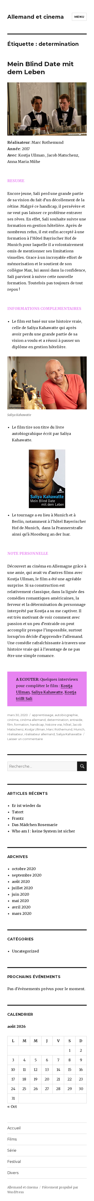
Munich (79, 729)
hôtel (67, 724)
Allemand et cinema (35, 17)
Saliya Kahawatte (47, 692)
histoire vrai (53, 724)
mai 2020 (20, 900)
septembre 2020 (27, 875)
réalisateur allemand (39, 734)
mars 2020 (21, 913)
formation (21, 724)
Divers (12, 1173)
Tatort (18, 812)
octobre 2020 (24, 868)
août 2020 (21, 881)
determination (57, 720)
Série (11, 1150)
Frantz (18, 818)
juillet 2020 (22, 888)
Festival (14, 1161)
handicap (37, 724)
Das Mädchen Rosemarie (34, 824)
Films (12, 1139)
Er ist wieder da (26, 805)
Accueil (14, 1128)
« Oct (12, 1106)
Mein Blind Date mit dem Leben (40, 68)
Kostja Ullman (35, 729)
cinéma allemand (33, 720)
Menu (79, 16)
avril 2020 (21, 907)
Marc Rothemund (59, 729)
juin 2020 (20, 894)
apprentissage (42, 715)
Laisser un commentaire (25, 739)
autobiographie (66, 715)
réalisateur (15, 734)
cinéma (12, 720)
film (10, 724)
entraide (76, 720)
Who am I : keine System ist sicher (43, 831)
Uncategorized (25, 951)
